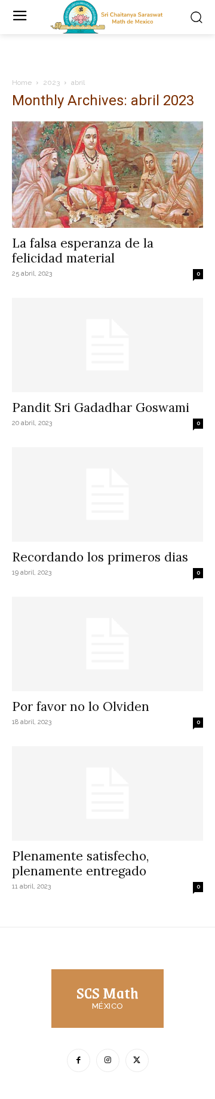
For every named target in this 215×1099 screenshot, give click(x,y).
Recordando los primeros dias (100, 557)
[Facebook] (78, 1060)
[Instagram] (107, 1060)
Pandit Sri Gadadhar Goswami (100, 407)
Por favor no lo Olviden (80, 706)
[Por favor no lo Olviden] (107, 644)
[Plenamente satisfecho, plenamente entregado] (107, 793)
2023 (51, 82)
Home (22, 82)
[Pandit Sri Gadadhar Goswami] (107, 345)
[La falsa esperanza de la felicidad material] (107, 174)
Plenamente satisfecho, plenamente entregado (80, 863)
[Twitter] (137, 1060)
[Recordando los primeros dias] (107, 494)
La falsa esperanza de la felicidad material (82, 250)
